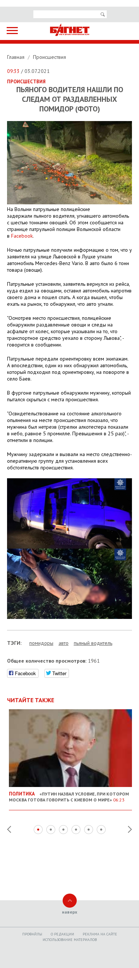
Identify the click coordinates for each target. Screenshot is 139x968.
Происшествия (49, 57)
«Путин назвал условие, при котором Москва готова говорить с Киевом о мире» (69, 797)
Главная (16, 57)
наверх (69, 912)
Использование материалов (70, 939)
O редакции (62, 934)
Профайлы (32, 934)
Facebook (22, 235)
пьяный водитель (93, 643)
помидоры (41, 643)
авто (64, 643)
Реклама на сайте (100, 934)
